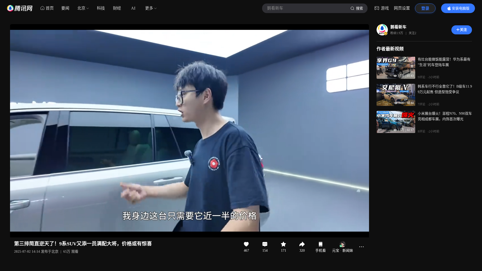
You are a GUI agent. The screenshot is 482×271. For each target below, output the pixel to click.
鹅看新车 (398, 27)
